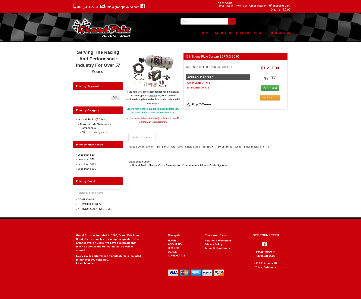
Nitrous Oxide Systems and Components (173, 165)
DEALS (172, 251)
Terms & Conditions (217, 248)
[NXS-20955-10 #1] (153, 71)
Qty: (266, 78)
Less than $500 (87, 168)
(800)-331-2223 (87, 7)
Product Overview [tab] (141, 137)
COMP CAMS (86, 199)
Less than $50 (86, 159)
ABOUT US (175, 244)
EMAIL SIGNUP (265, 252)
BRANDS (173, 248)
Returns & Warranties (218, 240)
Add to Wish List (270, 97)
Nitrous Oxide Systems (213, 165)
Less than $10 (86, 154)
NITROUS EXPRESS (90, 204)
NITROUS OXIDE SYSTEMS (94, 208)
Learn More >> (85, 263)
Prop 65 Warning (202, 104)
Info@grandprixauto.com (123, 7)
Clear (101, 119)
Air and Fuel (85, 119)
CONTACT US (176, 255)
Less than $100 (87, 164)
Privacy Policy (214, 244)
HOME (172, 240)
